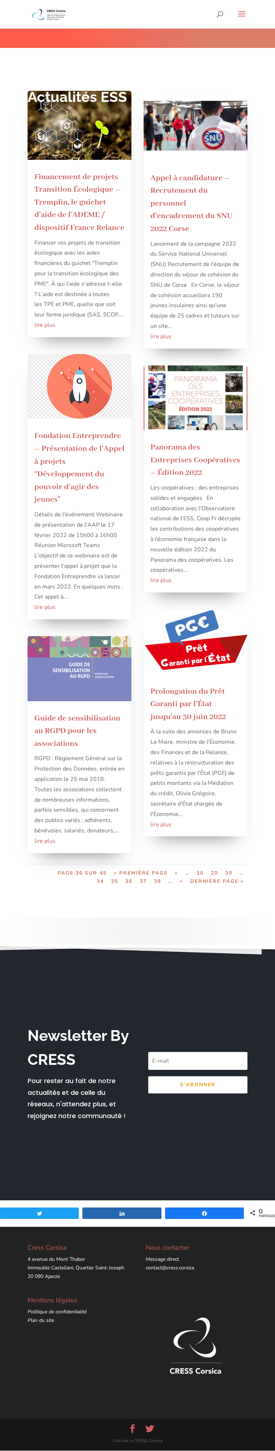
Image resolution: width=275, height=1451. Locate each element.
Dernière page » (217, 881)
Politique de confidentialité (57, 1311)
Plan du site (41, 1320)
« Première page (141, 873)
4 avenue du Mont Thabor (56, 1259)
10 (200, 873)
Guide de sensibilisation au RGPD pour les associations (77, 731)
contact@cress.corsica (170, 1267)
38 (157, 881)
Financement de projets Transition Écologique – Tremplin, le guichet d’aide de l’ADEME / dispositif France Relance (79, 202)
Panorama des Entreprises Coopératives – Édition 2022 (195, 460)
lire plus (45, 325)
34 (100, 881)
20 (214, 873)
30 (228, 873)
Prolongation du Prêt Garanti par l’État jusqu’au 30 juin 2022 (188, 704)
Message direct (162, 1259)
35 (114, 881)
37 (143, 881)
